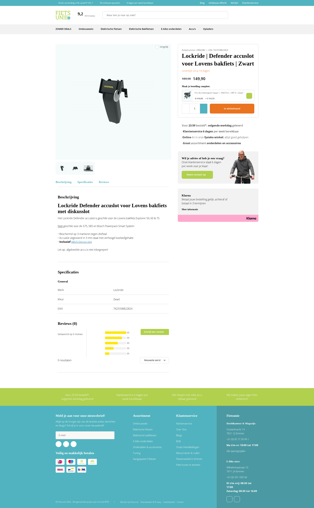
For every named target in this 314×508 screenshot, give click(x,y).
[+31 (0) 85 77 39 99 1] (237, 499)
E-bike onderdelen (143, 441)
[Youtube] (66, 444)
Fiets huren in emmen (188, 464)
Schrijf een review (154, 331)
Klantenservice (250, 2)
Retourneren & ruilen (188, 453)
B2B (178, 441)
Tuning (136, 453)
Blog (202, 2)
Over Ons (181, 429)
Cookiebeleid (169, 502)
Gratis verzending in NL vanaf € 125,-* (75, 2)
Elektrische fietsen (143, 429)
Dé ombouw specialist (110, 2)
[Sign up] (110, 435)
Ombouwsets (140, 423)
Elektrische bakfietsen (145, 435)
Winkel (234, 2)
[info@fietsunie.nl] (229, 499)
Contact (180, 502)
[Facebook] (58, 444)
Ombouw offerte (218, 2)
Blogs (179, 435)
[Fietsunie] (63, 15)
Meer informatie (190, 209)
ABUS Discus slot (81, 242)
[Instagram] (74, 444)
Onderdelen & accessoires (147, 447)
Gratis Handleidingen (187, 447)
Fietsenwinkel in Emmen (189, 458)
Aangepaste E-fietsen (144, 458)
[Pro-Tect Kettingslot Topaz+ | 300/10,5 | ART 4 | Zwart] (187, 98)
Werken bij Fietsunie (129, 502)
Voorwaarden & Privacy (150, 502)
